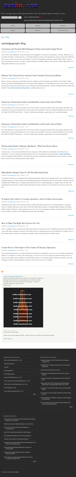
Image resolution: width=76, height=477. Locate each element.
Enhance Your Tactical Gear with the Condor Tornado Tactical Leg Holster (31, 75)
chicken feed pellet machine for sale (50, 370)
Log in (25, 17)
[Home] (20, 5)
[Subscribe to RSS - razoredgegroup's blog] (2, 271)
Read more (71, 67)
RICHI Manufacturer (9, 374)
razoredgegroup (11, 52)
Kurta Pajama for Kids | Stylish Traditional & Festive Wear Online (56, 393)
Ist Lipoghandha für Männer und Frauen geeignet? (17, 435)
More (34, 394)
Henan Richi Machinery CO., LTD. (13, 360)
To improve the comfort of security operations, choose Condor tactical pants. (32, 199)
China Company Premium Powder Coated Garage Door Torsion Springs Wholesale (56, 403)
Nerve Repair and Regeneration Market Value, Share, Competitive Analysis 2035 (18, 457)
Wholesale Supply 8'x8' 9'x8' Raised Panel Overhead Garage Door (55, 360)
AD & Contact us (8, 339)
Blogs (12, 30)
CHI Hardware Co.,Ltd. (10, 387)
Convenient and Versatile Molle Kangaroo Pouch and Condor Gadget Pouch (31, 49)
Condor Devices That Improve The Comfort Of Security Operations (28, 247)
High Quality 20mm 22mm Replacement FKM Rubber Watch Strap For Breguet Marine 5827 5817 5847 (55, 383)
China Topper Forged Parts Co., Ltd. (13, 391)
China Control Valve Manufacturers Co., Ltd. (16, 384)
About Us (37, 30)
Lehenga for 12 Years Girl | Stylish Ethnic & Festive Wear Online (56, 388)
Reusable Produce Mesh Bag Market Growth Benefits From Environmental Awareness (20, 443)
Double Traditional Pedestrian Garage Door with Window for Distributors (56, 398)
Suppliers (37, 26)
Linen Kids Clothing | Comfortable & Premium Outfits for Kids (55, 378)
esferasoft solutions (9, 363)
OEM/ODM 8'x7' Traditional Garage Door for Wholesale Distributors (55, 365)
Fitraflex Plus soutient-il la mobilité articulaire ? (16, 439)
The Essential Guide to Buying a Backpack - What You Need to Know (29, 146)
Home (12, 26)
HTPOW (6, 367)
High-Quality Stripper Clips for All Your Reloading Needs (24, 172)
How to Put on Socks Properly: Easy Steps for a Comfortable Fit (16, 427)
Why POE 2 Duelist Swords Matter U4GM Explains (17, 432)
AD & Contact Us (63, 30)
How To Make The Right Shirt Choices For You (20, 223)
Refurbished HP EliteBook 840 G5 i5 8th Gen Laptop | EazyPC (55, 374)
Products (63, 26)
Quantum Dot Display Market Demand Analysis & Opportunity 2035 (17, 452)
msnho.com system (13, 472)
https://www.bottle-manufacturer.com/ (13, 276)
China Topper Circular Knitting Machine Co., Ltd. (17, 381)
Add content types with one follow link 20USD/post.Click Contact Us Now (43, 20)
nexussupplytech (8, 370)
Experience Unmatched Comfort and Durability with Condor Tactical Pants (31, 102)
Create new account (33, 17)
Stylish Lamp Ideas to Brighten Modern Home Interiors (18, 424)
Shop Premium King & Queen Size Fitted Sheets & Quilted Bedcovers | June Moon (19, 419)
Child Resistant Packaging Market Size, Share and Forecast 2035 (17, 448)
